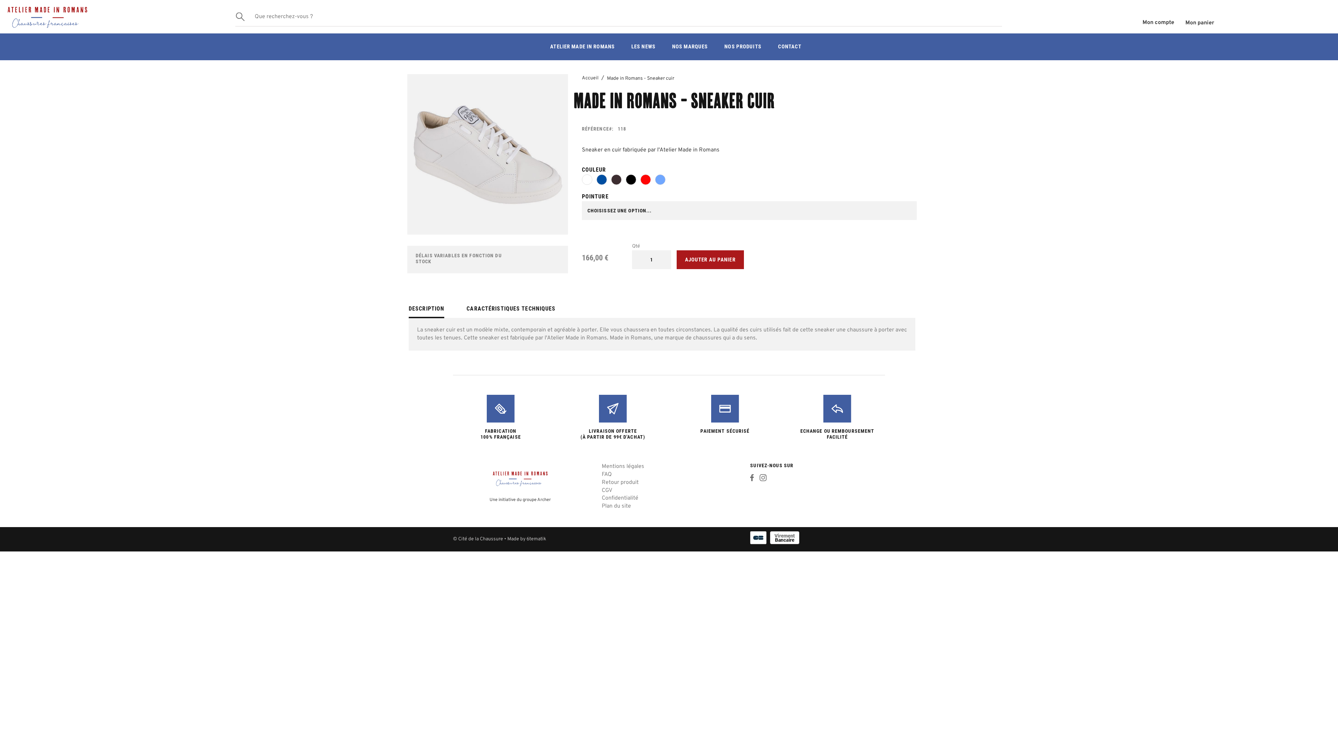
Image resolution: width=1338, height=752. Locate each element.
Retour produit (620, 482)
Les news (643, 47)
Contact (790, 47)
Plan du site (616, 506)
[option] (587, 179)
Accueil (590, 78)
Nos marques (690, 47)
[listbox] (749, 181)
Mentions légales (623, 466)
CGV (607, 490)
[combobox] (618, 16)
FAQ (607, 474)
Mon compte (1158, 22)
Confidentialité (620, 498)
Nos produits (742, 47)
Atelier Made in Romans (582, 47)
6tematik (536, 539)
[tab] (426, 311)
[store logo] (115, 17)
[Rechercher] (240, 17)
